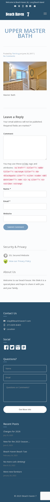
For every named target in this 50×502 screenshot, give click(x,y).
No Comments (9, 56)
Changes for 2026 (11, 431)
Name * (7, 189)
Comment (8, 133)
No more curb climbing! (14, 461)
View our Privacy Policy (20, 261)
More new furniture (12, 471)
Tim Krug (15, 53)
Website (7, 213)
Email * (6, 201)
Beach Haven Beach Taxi (15, 451)
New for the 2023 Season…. (16, 441)
